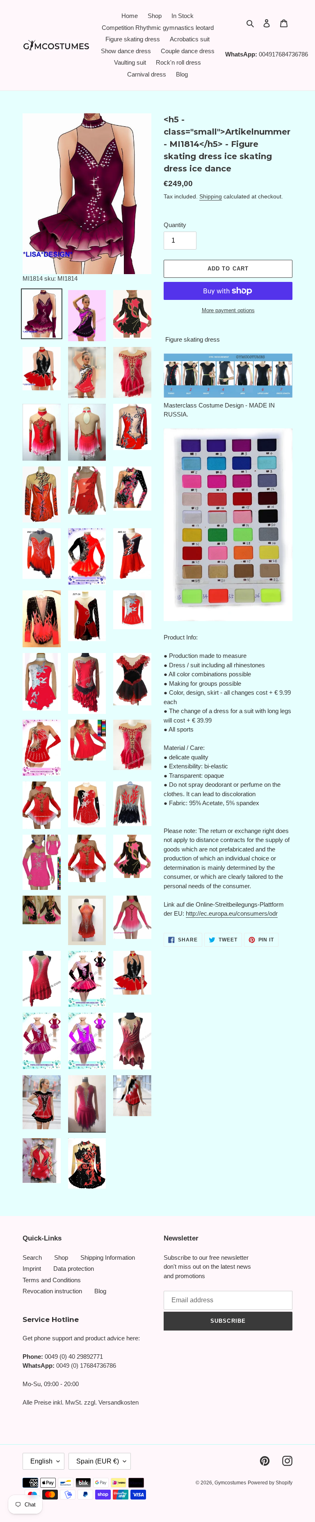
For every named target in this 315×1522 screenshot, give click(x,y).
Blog (100, 1291)
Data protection (73, 1268)
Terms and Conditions (52, 1280)
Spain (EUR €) (97, 1461)
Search (32, 1257)
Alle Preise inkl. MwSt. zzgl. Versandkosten (81, 1402)
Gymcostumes (230, 1483)
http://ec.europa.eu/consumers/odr (232, 913)
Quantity (175, 224)
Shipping (210, 196)
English (41, 1461)
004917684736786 (283, 54)
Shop (61, 1257)
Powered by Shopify (270, 1483)
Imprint (32, 1268)
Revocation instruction (52, 1291)
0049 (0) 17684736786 (86, 1365)
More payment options (228, 310)
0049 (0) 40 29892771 (74, 1356)
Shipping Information (107, 1257)
